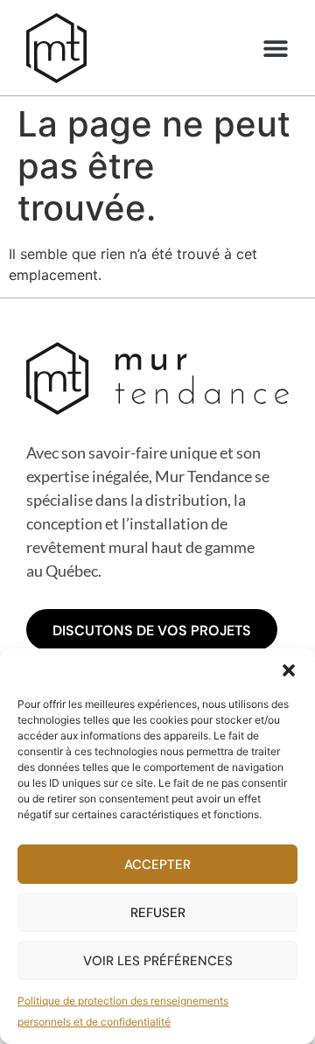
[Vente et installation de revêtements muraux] (56, 48)
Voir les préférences (158, 961)
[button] (289, 670)
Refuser (158, 912)
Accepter (157, 864)
